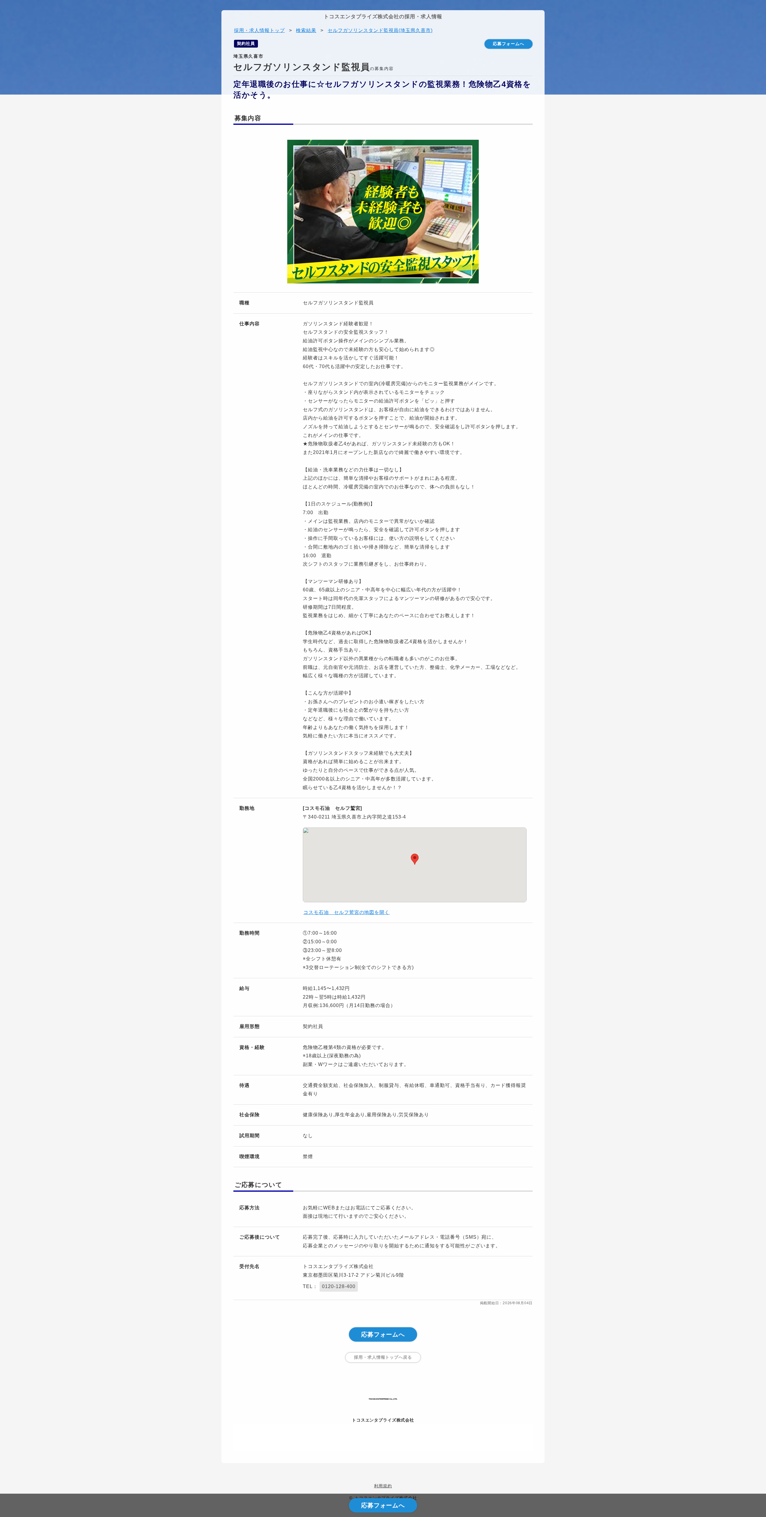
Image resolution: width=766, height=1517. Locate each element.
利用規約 (383, 1485)
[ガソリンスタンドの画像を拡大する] (383, 213)
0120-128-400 (338, 1286)
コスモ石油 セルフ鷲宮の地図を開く (346, 912)
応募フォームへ (508, 43)
